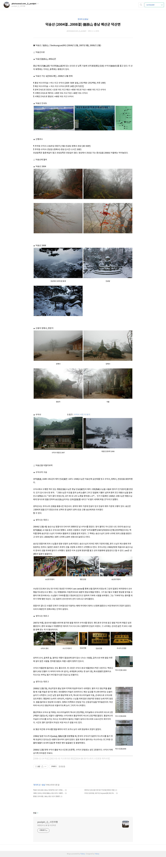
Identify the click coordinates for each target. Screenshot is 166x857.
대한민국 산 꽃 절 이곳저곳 (46, 825)
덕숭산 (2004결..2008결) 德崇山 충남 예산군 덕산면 (83, 25)
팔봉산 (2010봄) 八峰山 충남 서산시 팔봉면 (46, 796)
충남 (43, 785)
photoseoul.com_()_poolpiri (24, 4)
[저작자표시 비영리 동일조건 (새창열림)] (62, 766)
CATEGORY (150, 5)
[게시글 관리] (45, 766)
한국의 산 (37, 785)
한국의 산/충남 (83, 19)
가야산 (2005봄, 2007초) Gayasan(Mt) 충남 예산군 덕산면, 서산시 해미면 (99, 793)
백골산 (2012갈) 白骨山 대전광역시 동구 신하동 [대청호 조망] (48, 790)
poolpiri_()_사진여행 (47, 822)
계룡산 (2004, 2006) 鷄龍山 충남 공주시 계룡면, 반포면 (48, 793)
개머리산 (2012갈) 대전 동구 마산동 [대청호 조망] (99, 790)
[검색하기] (141, 5)
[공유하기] (42, 766)
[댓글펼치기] (37, 813)
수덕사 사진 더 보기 (82, 415)
